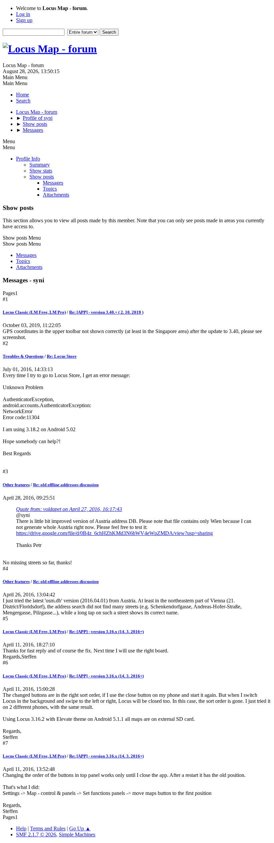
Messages (53, 183)
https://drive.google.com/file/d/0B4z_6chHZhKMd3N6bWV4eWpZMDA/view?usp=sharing (114, 533)
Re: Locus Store (62, 356)
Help (21, 828)
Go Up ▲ (80, 828)
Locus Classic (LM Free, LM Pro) (34, 312)
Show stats (40, 171)
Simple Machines (77, 834)
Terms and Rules (47, 828)
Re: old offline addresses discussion (66, 484)
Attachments (56, 195)
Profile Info (28, 159)
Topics (50, 189)
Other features (16, 484)
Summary (39, 165)
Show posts (41, 177)
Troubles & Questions (23, 356)
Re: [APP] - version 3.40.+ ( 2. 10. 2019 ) (106, 312)
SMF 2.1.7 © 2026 (36, 834)
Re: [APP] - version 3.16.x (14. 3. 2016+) (106, 631)
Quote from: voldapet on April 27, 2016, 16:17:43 (69, 509)
